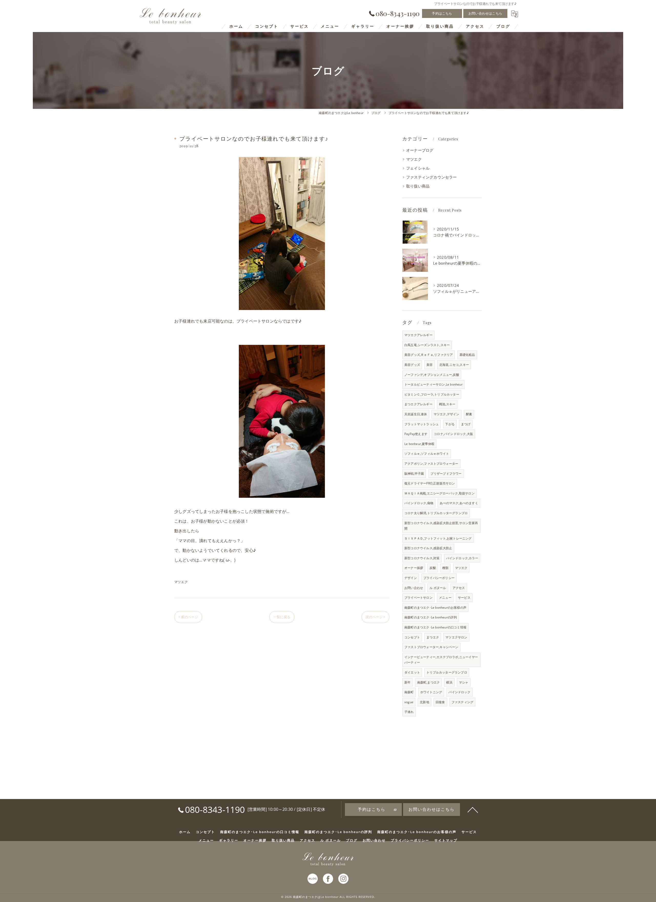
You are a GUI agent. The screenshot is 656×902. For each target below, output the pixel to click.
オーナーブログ (419, 150)
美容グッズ (412, 364)
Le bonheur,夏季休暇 (419, 444)
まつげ (465, 424)
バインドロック (459, 692)
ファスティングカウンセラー (431, 177)
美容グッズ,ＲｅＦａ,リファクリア (428, 354)
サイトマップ (445, 840)
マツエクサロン (456, 637)
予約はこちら (442, 13)
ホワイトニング (431, 692)
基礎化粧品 (467, 354)
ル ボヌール (437, 588)
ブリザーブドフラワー (446, 473)
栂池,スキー (447, 404)
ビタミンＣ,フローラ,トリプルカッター (431, 394)
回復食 (440, 702)
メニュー (445, 597)
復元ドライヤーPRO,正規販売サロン (429, 483)
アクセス (459, 588)
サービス (464, 597)
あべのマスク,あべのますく (459, 503)
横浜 (449, 682)
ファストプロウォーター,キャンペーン (431, 647)
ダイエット (412, 672)
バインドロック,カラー (462, 558)
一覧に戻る (281, 617)
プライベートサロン (418, 597)
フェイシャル (417, 168)
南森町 (409, 692)
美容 (429, 364)
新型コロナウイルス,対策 (421, 558)
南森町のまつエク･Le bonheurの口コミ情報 (435, 627)
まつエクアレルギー (418, 404)
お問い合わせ (413, 588)
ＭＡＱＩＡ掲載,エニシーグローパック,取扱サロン (439, 493)
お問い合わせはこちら (485, 13)
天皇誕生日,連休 (415, 414)
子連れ (409, 712)
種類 (445, 568)
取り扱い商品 (417, 186)
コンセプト (412, 637)
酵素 (469, 414)
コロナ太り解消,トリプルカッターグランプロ (436, 513)
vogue (408, 702)
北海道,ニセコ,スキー (454, 364)
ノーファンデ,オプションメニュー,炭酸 (431, 374)
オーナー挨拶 (413, 568)
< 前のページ (188, 617)
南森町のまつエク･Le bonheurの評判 (430, 617)
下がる (450, 424)
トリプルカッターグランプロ (446, 672)
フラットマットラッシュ (421, 424)
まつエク (432, 637)
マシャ (463, 682)
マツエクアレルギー (418, 335)
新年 (407, 682)
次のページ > (375, 617)
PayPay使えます (415, 434)
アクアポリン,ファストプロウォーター (431, 463)
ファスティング (462, 702)
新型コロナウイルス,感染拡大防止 (428, 548)
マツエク (181, 581)
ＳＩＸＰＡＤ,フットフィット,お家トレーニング (438, 538)
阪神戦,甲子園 (414, 473)
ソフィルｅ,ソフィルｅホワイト (426, 453)
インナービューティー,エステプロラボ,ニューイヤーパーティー (441, 660)
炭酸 (432, 568)
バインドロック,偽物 (418, 503)
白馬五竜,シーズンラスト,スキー (427, 345)
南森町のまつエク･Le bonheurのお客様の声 (435, 607)
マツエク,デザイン (446, 414)
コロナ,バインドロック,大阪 (453, 434)
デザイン (410, 578)
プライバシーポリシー (439, 578)
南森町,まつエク (428, 682)
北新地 (424, 702)
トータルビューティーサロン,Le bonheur (433, 384)
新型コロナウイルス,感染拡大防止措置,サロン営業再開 (441, 526)
